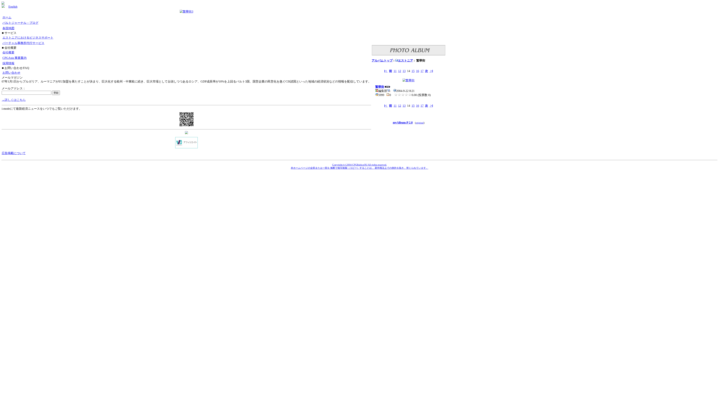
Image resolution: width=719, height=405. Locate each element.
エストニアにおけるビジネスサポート (27, 37)
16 (417, 71)
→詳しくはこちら (14, 99)
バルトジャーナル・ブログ (20, 22)
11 (395, 71)
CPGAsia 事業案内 (14, 57)
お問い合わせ (11, 72)
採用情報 (8, 63)
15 (413, 71)
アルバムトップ (382, 60)
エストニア (405, 60)
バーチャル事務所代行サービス (23, 43)
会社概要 (8, 52)
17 (422, 71)
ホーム (6, 17)
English (12, 6)
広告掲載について (14, 153)
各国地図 (8, 28)
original (420, 122)
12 (399, 71)
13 (404, 71)
